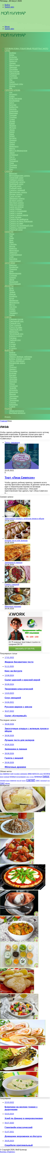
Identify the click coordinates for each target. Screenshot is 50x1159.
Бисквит (12, 375)
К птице (12, 344)
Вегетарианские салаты (19, 176)
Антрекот (13, 94)
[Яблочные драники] (17, 604)
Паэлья (12, 159)
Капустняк (13, 59)
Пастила (13, 307)
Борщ (11, 55)
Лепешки (13, 380)
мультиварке (21, 777)
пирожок (3, 780)
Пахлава (13, 378)
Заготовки (10, 263)
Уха (10, 80)
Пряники (13, 382)
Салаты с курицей (17, 190)
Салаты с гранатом (17, 228)
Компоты (13, 248)
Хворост (13, 369)
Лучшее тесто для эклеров (16, 541)
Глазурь (12, 402)
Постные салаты (16, 203)
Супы (7, 51)
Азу (10, 92)
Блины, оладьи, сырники (19, 359)
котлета (46, 774)
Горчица (12, 338)
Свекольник (14, 74)
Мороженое (14, 303)
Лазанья (13, 140)
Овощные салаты (17, 198)
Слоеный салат (16, 230)
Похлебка (13, 69)
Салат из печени (16, 207)
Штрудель (13, 390)
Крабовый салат (16, 184)
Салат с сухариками (18, 211)
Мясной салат (15, 186)
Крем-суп (13, 61)
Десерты (9, 286)
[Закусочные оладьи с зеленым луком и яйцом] (17, 517)
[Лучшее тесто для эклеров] (17, 538)
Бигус (11, 103)
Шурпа (12, 86)
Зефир (12, 292)
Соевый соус (15, 323)
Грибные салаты (16, 180)
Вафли (12, 353)
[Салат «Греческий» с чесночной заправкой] (19, 1019)
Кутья (11, 298)
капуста (35, 774)
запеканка (23, 774)
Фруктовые (14, 251)
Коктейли (13, 259)
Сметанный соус (16, 321)
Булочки (12, 373)
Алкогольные (15, 261)
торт (2, 783)
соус (38, 780)
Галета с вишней (12, 585)
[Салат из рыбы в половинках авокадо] (19, 1070)
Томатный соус (15, 330)
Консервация (15, 284)
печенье (38, 776)
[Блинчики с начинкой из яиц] (22, 1045)
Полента (13, 167)
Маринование (15, 273)
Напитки (9, 232)
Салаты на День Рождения (21, 221)
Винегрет (13, 174)
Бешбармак (14, 101)
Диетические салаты (18, 192)
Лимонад (13, 253)
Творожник (14, 400)
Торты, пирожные (17, 361)
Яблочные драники (13, 606)
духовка (17, 774)
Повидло (13, 269)
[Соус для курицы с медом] (17, 863)
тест (48, 780)
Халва (12, 315)
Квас (11, 240)
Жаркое (12, 126)
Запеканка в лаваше (13, 563)
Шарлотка (13, 392)
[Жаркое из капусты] (19, 941)
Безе (11, 288)
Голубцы (13, 117)
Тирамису (13, 313)
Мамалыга (13, 146)
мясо (27, 776)
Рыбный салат (15, 188)
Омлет (12, 153)
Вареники (13, 113)
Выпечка (9, 350)
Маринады (13, 332)
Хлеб (11, 365)
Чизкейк (12, 388)
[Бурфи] (17, 993)
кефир (41, 773)
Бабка (12, 96)
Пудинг (12, 309)
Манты (12, 149)
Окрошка (13, 67)
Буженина (13, 111)
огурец (32, 776)
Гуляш (12, 119)
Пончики (13, 398)
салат (30, 780)
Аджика (12, 278)
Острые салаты (16, 201)
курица (13, 777)
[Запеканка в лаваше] (17, 560)
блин (1, 773)
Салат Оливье (15, 209)
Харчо (12, 82)
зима (30, 774)
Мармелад (13, 300)
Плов (11, 163)
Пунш (11, 234)
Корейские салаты (17, 182)
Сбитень (13, 244)
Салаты (8, 171)
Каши (11, 134)
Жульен (12, 128)
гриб (11, 774)
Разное (8, 409)
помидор (13, 780)
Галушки (13, 115)
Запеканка (13, 396)
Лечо (11, 271)
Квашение (13, 282)
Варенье (13, 265)
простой (19, 780)
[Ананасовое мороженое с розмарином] (19, 915)
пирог (46, 776)
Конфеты (13, 296)
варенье (6, 774)
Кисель (12, 246)
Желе (11, 290)
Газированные (15, 255)
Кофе (11, 238)
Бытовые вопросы (17, 413)
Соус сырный (15, 325)
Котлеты (12, 138)
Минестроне (14, 65)
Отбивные (13, 155)
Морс (11, 242)
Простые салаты (16, 205)
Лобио (12, 144)
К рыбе (12, 346)
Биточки (12, 105)
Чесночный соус (16, 334)
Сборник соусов (16, 319)
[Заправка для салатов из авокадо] (19, 967)
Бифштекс (13, 107)
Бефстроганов (15, 99)
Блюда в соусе (15, 336)
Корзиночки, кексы (17, 363)
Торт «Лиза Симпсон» (20, 477)
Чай (11, 236)
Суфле (12, 407)
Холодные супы (16, 84)
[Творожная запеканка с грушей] (22, 811)
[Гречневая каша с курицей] (17, 837)
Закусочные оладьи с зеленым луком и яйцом (24, 519)
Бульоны (13, 57)
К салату (13, 348)
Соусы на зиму (15, 328)
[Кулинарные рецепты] (13, 23)
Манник (12, 394)
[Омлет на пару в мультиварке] (19, 1096)
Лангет (12, 142)
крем (1, 777)
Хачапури (13, 386)
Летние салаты (15, 194)
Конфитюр (13, 267)
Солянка (13, 76)
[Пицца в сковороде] (22, 889)
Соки (11, 257)
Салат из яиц (15, 196)
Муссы (12, 305)
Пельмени (13, 161)
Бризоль (13, 109)
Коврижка (13, 405)
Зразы (12, 130)
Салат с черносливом (18, 215)
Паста (12, 157)
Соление (13, 276)
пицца (8, 780)
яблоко (7, 783)
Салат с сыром (15, 213)
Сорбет (12, 311)
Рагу (11, 169)
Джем (11, 280)
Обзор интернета (16, 411)
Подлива (13, 165)
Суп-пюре (13, 78)
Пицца (12, 384)
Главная (3, 421)
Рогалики (13, 371)
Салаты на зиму (16, 223)
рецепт (24, 780)
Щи (10, 88)
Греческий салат (16, 178)
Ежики (12, 124)
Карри (12, 132)
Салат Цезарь (15, 217)
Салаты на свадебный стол (21, 226)
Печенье (13, 367)
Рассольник (14, 72)
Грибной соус (15, 340)
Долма (12, 121)
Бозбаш (12, 53)
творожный (43, 780)
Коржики (13, 355)
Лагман (12, 63)
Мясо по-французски (18, 151)
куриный (6, 777)
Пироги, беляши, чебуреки (20, 357)
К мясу (12, 342)
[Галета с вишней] (17, 582)
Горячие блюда (12, 90)
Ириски (12, 294)
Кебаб (12, 136)
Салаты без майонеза (18, 219)
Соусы (8, 317)
